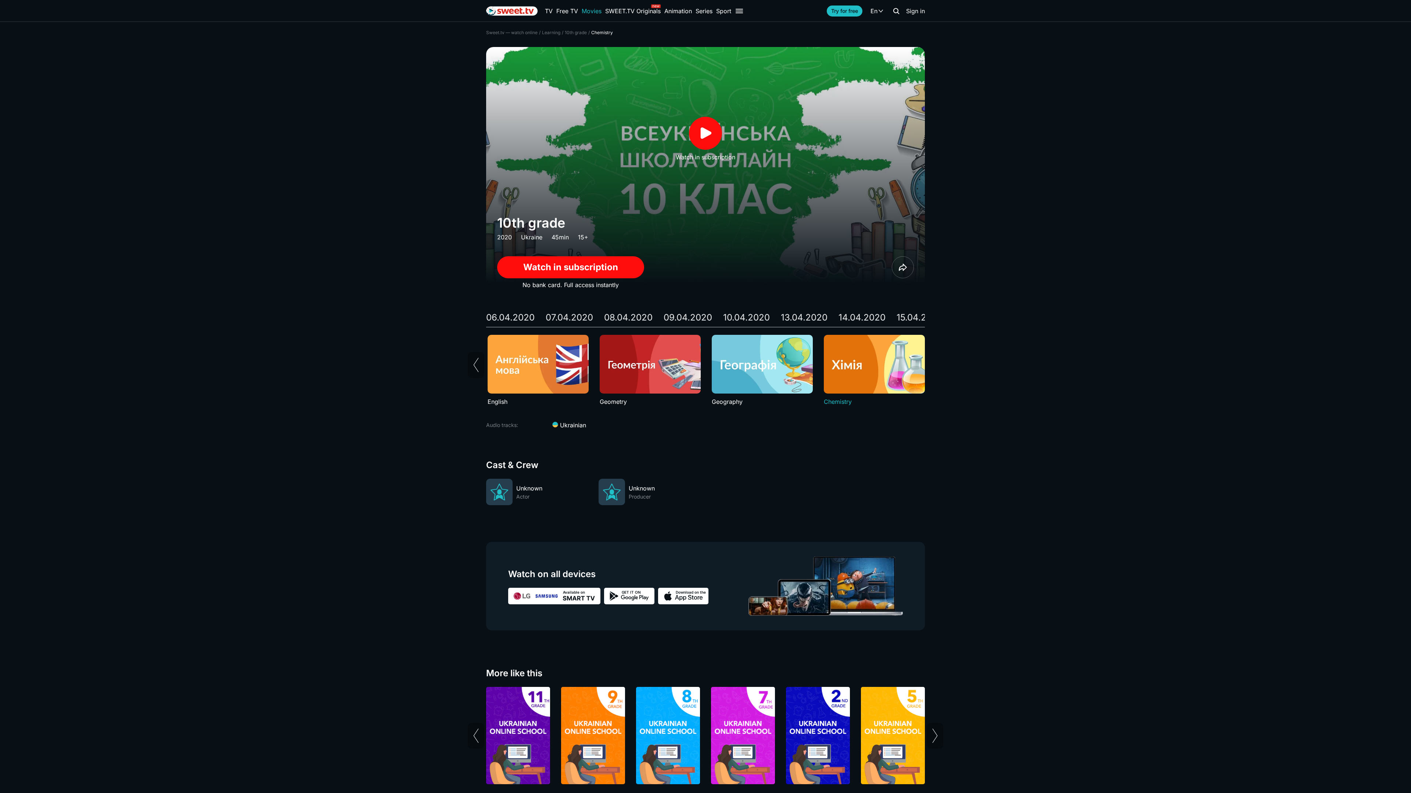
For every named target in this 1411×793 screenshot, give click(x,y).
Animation (678, 11)
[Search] (896, 11)
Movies (592, 11)
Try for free (844, 11)
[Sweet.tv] (512, 11)
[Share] (903, 267)
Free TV (567, 11)
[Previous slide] (476, 365)
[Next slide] (935, 736)
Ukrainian (572, 425)
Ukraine (531, 237)
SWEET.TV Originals (633, 11)
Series (704, 11)
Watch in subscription (570, 267)
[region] (705, 370)
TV (549, 11)
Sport (723, 11)
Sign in (915, 11)
